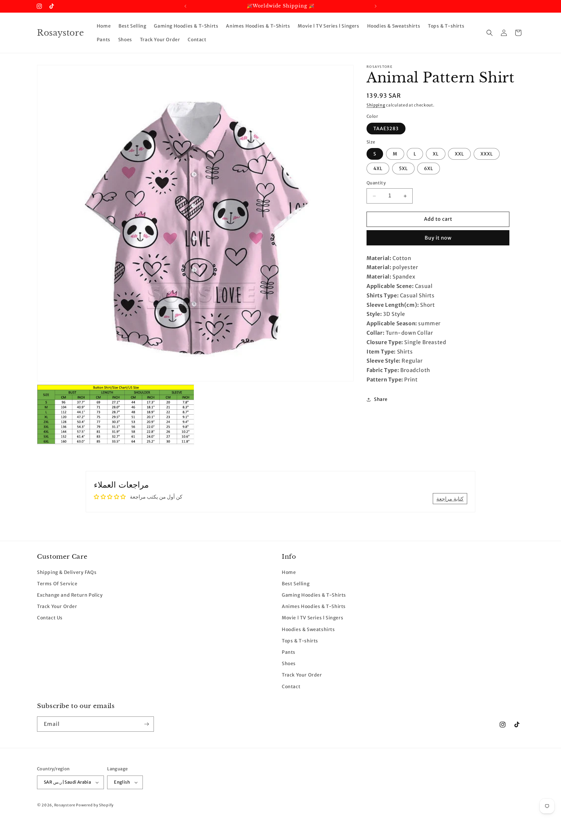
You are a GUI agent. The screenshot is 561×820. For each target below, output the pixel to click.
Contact (291, 687)
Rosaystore (64, 805)
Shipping (376, 105)
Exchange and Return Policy (70, 595)
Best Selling (295, 584)
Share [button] (381, 400)
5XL (403, 169)
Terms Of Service (57, 584)
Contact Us (50, 618)
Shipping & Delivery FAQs (66, 572)
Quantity (376, 183)
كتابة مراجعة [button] (450, 498)
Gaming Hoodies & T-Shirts (314, 595)
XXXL (486, 154)
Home (289, 572)
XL (436, 154)
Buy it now (438, 238)
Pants (288, 652)
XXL (459, 154)
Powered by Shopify (95, 805)
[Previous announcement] (185, 6)
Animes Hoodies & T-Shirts (314, 606)
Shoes (289, 663)
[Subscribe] (146, 724)
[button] (489, 33)
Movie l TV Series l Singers (312, 618)
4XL (377, 169)
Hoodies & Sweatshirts (308, 629)
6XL (428, 169)
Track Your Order (57, 606)
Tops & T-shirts (300, 641)
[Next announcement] (375, 6)
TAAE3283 (386, 128)
